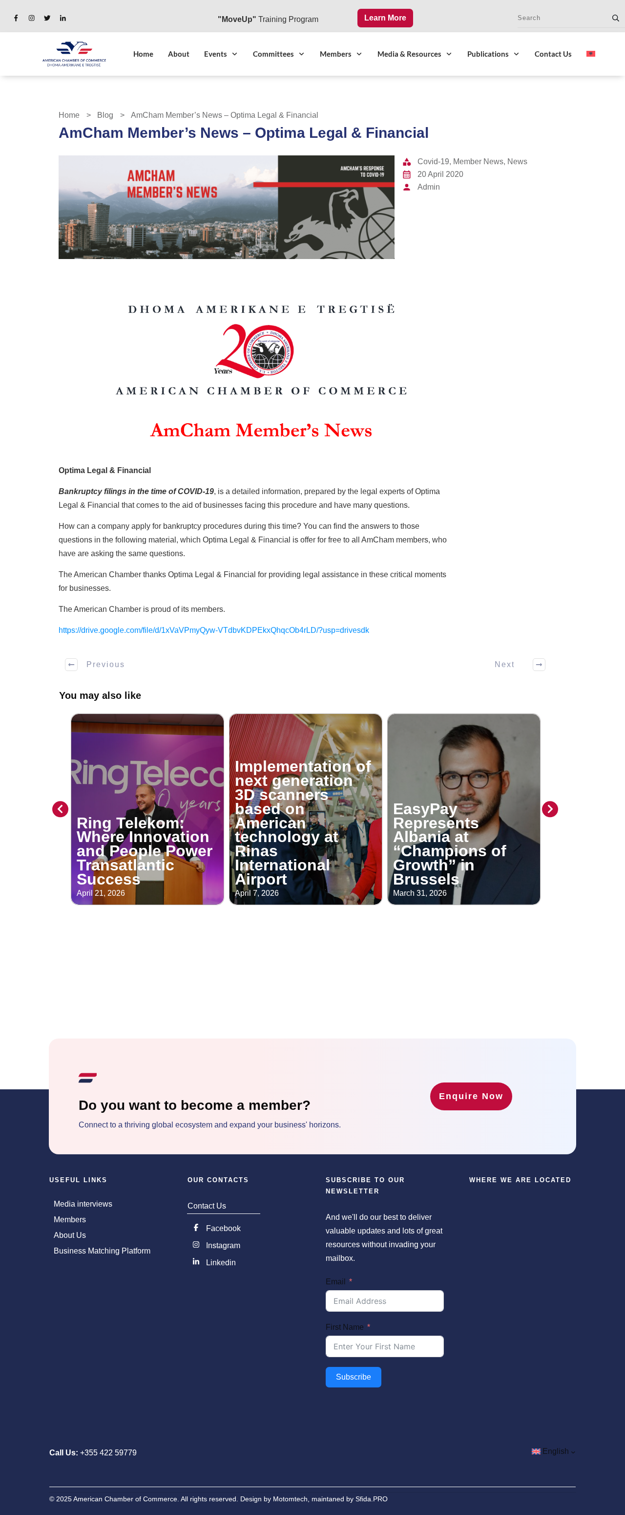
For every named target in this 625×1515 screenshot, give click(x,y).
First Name (345, 1327)
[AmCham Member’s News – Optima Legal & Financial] (227, 207)
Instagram (223, 1245)
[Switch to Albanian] (590, 53)
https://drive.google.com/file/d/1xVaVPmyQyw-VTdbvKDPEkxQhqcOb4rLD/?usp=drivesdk (214, 630)
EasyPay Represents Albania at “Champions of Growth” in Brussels (449, 844)
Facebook (223, 1228)
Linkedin (221, 1262)
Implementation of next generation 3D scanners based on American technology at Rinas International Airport (303, 822)
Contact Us (207, 1206)
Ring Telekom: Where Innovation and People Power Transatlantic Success (144, 851)
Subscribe (353, 1377)
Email (336, 1281)
